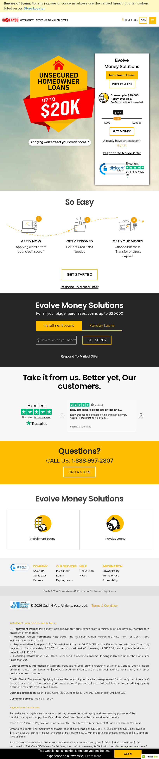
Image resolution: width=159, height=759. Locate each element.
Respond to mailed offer (52, 20)
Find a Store (79, 472)
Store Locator (34, 8)
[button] (114, 169)
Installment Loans (122, 75)
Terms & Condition (104, 605)
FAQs (83, 575)
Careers (38, 580)
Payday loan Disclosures (25, 707)
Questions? (79, 455)
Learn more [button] (93, 756)
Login (143, 20)
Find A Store (87, 571)
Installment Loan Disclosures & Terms (33, 623)
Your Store (131, 20)
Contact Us (40, 575)
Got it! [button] (128, 753)
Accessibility (110, 580)
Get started (79, 275)
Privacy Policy (111, 571)
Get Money (27, 20)
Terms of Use (111, 575)
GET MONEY (122, 131)
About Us (38, 571)
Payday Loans (122, 84)
